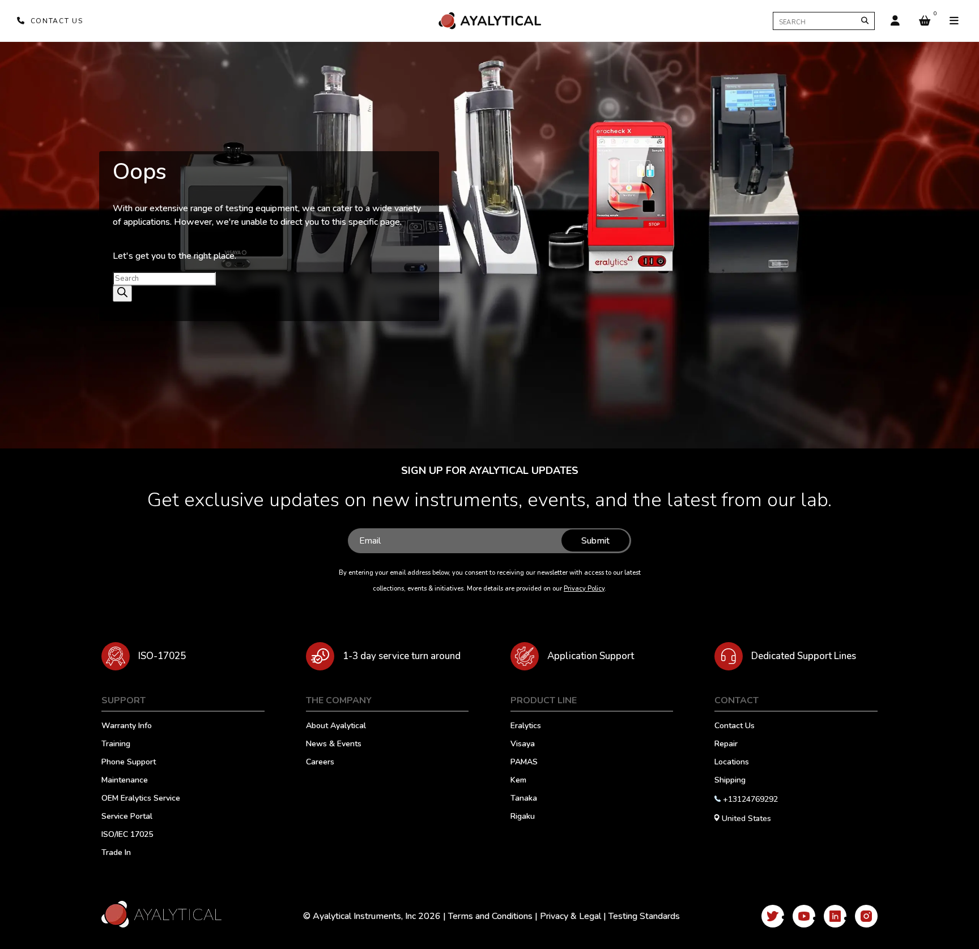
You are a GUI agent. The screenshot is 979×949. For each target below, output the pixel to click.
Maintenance (124, 780)
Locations (731, 762)
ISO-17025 (162, 655)
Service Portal (126, 817)
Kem (518, 780)
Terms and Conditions (490, 916)
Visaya (522, 744)
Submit (595, 541)
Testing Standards (644, 916)
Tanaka (523, 798)
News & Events (333, 744)
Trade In (116, 853)
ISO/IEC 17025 (127, 835)
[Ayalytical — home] (489, 20)
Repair (726, 744)
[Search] (865, 20)
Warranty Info (126, 726)
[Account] (895, 20)
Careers (320, 762)
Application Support (590, 655)
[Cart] (925, 20)
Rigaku (522, 817)
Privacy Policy (584, 588)
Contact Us (734, 726)
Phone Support (128, 762)
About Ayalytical (336, 726)
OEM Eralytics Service (140, 798)
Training (115, 744)
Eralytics (525, 726)
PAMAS (524, 762)
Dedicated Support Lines (803, 655)
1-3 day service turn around (402, 655)
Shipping (730, 780)
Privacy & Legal (570, 916)
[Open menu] (954, 20)
